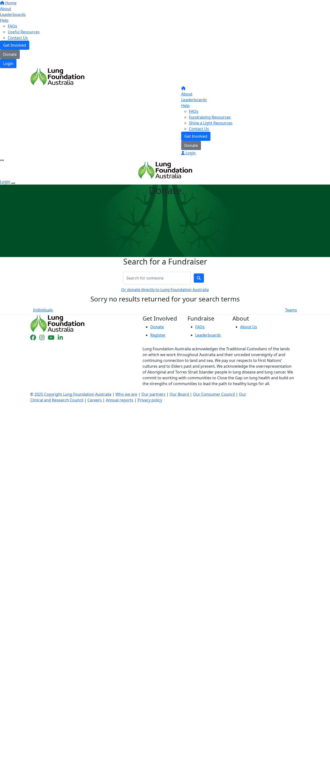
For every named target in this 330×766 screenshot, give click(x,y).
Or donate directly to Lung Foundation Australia (165, 289)
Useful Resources (24, 32)
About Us (248, 326)
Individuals (43, 310)
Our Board (180, 394)
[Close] (13, 183)
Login (8, 63)
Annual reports (119, 400)
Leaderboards (13, 14)
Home (10, 3)
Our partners (153, 394)
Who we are (126, 394)
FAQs (12, 26)
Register (157, 335)
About (5, 8)
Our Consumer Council (214, 394)
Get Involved (14, 45)
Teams (291, 310)
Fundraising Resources (210, 117)
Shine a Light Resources (210, 123)
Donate (10, 54)
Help (4, 20)
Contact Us (18, 37)
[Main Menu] (2, 160)
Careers (95, 400)
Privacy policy (149, 400)
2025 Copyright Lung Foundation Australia (72, 394)
